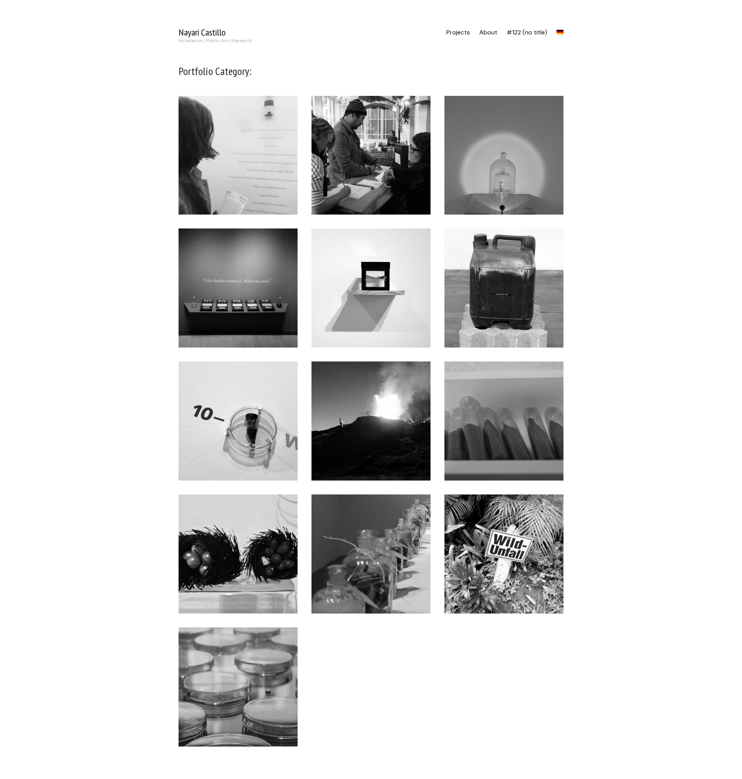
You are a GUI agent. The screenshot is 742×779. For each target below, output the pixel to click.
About (488, 32)
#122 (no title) (527, 32)
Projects (458, 32)
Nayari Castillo (202, 32)
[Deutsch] (560, 32)
